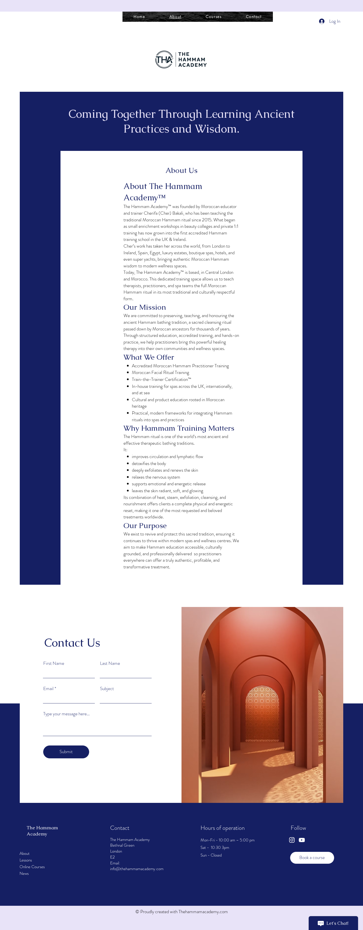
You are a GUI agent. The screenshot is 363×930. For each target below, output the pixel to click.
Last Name (110, 663)
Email (48, 688)
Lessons (26, 860)
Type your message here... (66, 713)
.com (223, 911)
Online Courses (32, 867)
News (24, 873)
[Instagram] (292, 840)
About (25, 853)
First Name (53, 663)
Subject (107, 688)
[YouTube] (301, 840)
